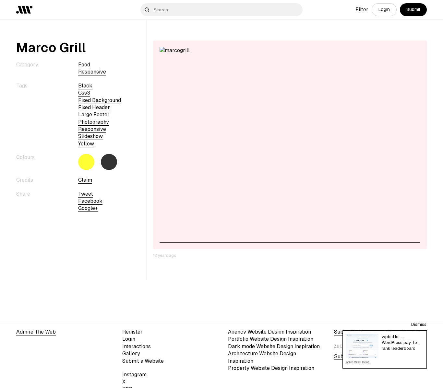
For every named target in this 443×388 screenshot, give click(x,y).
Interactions (136, 346)
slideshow (90, 136)
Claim (85, 180)
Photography (93, 122)
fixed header (94, 107)
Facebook (90, 201)
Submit (413, 9)
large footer (94, 114)
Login (384, 9)
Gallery (131, 353)
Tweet (85, 193)
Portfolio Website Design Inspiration (270, 339)
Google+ (88, 208)
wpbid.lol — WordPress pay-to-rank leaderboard (400, 342)
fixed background (99, 100)
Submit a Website (143, 361)
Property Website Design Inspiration (271, 368)
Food (84, 64)
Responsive (92, 71)
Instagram (134, 374)
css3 (84, 92)
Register (132, 331)
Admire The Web (36, 331)
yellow (86, 143)
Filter (361, 9)
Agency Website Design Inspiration (269, 331)
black (85, 85)
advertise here (357, 362)
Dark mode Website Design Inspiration (274, 346)
